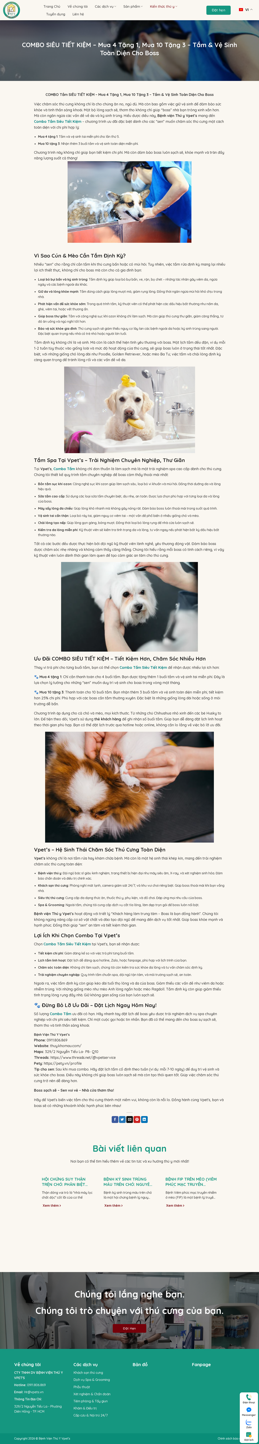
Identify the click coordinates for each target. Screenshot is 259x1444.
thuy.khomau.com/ (58, 1045)
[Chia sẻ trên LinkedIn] (144, 1119)
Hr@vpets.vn (34, 1392)
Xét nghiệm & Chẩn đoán (91, 1394)
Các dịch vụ (104, 6)
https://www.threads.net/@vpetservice (75, 1057)
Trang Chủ (52, 6)
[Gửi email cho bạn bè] (129, 1119)
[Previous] (39, 1213)
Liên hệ (78, 14)
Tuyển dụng (55, 14)
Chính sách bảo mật (231, 1438)
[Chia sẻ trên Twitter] (122, 1119)
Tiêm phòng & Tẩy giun (90, 1401)
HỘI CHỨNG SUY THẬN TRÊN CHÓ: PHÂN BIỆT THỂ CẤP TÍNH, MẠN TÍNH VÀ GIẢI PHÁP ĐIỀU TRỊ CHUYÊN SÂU (66, 1182)
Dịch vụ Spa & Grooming (91, 1380)
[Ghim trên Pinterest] (137, 1119)
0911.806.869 (50, 1040)
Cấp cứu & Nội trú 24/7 (90, 1415)
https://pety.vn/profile (58, 1063)
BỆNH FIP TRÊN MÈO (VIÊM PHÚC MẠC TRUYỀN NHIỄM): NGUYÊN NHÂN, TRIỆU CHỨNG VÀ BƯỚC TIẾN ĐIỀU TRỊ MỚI (191, 1182)
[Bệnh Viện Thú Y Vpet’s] (20, 10)
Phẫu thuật (81, 1387)
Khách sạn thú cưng (88, 1373)
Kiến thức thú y (162, 6)
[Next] (220, 1213)
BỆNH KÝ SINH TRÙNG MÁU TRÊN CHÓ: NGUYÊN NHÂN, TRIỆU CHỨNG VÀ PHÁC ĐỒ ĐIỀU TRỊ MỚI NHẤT (128, 1182)
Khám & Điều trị (85, 1408)
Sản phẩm (131, 6)
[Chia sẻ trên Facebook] (115, 1119)
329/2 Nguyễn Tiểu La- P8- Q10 (66, 1051)
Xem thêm (51, 1205)
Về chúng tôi (78, 6)
